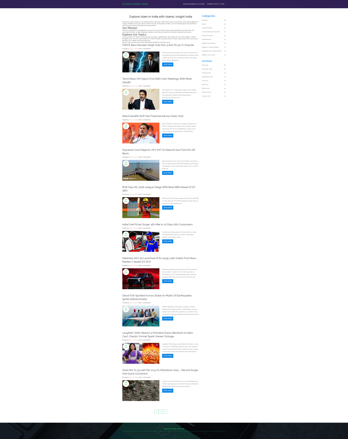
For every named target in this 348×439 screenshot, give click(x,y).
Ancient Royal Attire (215, 4)
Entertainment (214, 39)
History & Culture (214, 35)
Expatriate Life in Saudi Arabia (214, 51)
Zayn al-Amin (133, 49)
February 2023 (214, 92)
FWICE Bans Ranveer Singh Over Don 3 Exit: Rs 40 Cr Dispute (158, 45)
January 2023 (214, 96)
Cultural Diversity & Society (214, 32)
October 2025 (214, 73)
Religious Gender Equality (214, 47)
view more (167, 64)
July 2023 (214, 80)
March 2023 (214, 88)
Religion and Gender (214, 43)
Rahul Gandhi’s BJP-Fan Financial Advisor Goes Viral (152, 116)
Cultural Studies (214, 28)
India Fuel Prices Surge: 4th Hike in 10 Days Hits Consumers (157, 224)
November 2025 (214, 69)
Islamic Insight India (135, 4)
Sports (214, 24)
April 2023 (214, 84)
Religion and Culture (214, 55)
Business (214, 20)
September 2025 (214, 77)
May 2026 (214, 65)
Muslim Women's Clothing (193, 4)
